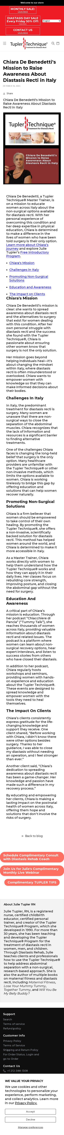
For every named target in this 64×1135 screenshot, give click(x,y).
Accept (30, 1111)
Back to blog (34, 836)
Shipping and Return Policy (20, 1050)
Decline (30, 1119)
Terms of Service (14, 1045)
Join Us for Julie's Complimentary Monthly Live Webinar (31, 870)
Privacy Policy (12, 1040)
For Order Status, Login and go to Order (21, 1056)
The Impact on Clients (27, 294)
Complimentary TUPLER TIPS (32, 882)
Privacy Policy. (26, 1103)
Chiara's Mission (21, 263)
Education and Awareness (30, 287)
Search (7, 1019)
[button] (53, 43)
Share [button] (10, 93)
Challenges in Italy (24, 270)
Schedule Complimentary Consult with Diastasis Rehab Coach (30, 857)
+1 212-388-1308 (17, 1070)
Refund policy (12, 1028)
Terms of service (14, 1024)
